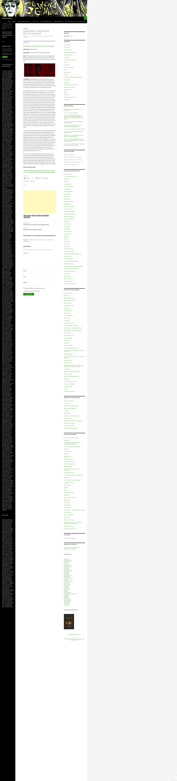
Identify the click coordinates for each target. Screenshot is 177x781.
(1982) (6, 227)
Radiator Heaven (67, 362)
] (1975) (11, 567)
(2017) (4, 337)
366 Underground (68, 49)
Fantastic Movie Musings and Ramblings (72, 330)
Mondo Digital (67, 228)
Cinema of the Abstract (69, 186)
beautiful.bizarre (67, 456)
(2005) (7, 419)
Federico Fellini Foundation (70, 408)
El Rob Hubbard (67, 576)
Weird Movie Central (68, 278)
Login (3, 41)
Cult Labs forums (67, 189)
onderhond (66, 238)
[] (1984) (7, 302)
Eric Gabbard (67, 573)
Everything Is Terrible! (68, 472)
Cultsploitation (67, 194)
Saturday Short (67, 89)
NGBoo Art (66, 236)
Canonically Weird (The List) (70, 59)
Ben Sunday (66, 597)
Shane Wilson (67, 603)
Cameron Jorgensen (68, 578)
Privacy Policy (36, 21)
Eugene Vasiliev (67, 601)
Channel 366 (66, 64)
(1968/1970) (6, 364)
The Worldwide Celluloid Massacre (71, 268)
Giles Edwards (67, 571)
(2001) (5, 139)
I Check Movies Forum (68, 482)
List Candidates (67, 79)
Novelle (65, 490)
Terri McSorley (67, 583)
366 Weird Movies (7, 18)
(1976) (6, 88)
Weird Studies (67, 517)
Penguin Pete (67, 131)
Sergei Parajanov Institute (69, 423)
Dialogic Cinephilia (68, 466)
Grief (29, 215)
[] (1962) (7, 210)
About (9, 21)
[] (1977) (9, 261)
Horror (33, 215)
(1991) (8, 100)
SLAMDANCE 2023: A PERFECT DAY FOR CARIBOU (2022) (36, 224)
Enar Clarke (66, 564)
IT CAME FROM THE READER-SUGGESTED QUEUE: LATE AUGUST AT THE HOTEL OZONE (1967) (74, 117)
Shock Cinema (67, 243)
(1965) (5, 370)
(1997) (6, 134)
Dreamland (66, 403)
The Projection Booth (68, 258)
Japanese (39, 215)
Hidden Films (67, 340)
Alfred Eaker (66, 569)
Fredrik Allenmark (68, 560)
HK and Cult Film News (69, 206)
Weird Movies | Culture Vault (70, 283)
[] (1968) (7, 175)
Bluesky (65, 154)
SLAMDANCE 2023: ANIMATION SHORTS (32, 229)
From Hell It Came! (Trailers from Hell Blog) (73, 475)
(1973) (5, 90)
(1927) (6, 329)
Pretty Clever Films (68, 360)
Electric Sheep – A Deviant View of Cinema (73, 328)
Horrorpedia (66, 342)
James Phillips (67, 588)
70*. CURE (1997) (74, 112)
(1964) (8, 296)
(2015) (7, 197)
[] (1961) (7, 300)
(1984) (6, 79)
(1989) (7, 157)
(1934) (7, 322)
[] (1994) (7, 140)
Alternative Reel (67, 451)
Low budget (26, 217)
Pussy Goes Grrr (67, 502)
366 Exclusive (67, 47)
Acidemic (66, 181)
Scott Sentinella (67, 592)
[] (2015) (7, 522)
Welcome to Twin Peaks (69, 519)
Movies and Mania (68, 231)
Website (25, 282)
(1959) (8, 401)
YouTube (66, 164)
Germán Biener (67, 561)
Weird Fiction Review (68, 515)
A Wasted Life (67, 179)
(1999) (10, 459)
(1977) (10, 70)
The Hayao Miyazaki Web (69, 425)
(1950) (10, 358)
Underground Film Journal (69, 271)
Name (24, 270)
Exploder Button (67, 204)
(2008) (6, 421)
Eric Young (66, 605)
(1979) (7, 430)
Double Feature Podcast (69, 323)
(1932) (4, 482)
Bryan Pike (66, 590)
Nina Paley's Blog (67, 418)
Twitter (65, 162)
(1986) (8, 293)
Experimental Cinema (68, 201)
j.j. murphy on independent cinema (71, 347)
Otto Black (66, 562)
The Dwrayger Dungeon (69, 251)
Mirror (6, 567)
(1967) (8, 491)
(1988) (7, 83)
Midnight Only (67, 221)
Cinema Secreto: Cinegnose (70, 538)
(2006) (7, 362)
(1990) (5, 94)
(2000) (8, 319)
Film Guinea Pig (67, 333)
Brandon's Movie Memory (69, 298)
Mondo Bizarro (67, 226)
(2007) (8, 339)
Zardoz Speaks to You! (68, 526)
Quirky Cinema (67, 241)
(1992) (6, 102)
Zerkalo (9, 567)
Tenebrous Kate (67, 505)
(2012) (5, 120)
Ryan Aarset (66, 559)
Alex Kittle (66, 449)
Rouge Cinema (67, 369)
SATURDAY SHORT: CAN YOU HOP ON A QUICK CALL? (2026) (74, 144)
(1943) (7, 328)
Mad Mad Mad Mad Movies (70, 214)
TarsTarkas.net (67, 246)
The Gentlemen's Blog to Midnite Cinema (72, 253)
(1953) (6, 232)
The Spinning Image (68, 386)
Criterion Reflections (68, 315)
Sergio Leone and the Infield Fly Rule (71, 371)
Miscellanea (66, 82)
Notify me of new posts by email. (32, 291)
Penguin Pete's (67, 500)
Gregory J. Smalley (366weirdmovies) (42, 36)
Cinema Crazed (67, 308)
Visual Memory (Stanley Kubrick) (71, 428)
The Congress (7, 538)
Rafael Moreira (67, 585)
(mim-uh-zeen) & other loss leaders (71, 437)
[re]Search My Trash (68, 174)
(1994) (6, 247)
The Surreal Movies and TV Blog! (71, 261)
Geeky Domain (67, 477)
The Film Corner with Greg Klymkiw (71, 376)
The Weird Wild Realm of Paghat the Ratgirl (73, 266)
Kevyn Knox (66, 582)
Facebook (66, 159)
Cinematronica (67, 313)
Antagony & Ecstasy (68, 293)
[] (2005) (9, 317)
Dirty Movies (66, 320)
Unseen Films (67, 273)
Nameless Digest (67, 485)
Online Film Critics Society (69, 497)
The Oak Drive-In (67, 256)
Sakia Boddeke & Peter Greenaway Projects (73, 420)
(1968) (7, 246)
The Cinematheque (68, 374)
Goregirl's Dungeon (68, 338)
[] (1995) (7, 145)
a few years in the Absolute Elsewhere (72, 446)
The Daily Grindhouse (68, 248)
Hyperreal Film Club (68, 345)
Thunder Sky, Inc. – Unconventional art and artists (74, 510)
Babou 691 (66, 454)
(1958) (10, 482)
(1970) (10, 138)
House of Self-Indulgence (69, 211)
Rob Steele (66, 595)
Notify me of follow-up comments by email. (34, 288)
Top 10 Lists (66, 94)
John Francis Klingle (68, 581)
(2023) (6, 574)
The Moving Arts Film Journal (70, 381)
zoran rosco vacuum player (69, 528)
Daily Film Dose (67, 318)
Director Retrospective (69, 67)
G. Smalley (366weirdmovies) (70, 593)
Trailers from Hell (67, 512)
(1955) (6, 347)
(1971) (7, 149)
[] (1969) (7, 252)
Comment (26, 253)
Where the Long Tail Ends (69, 391)
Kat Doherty (66, 567)
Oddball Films (67, 495)
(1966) (6, 87)
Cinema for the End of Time (70, 463)
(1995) (7, 282)
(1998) (10, 369)
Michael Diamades (68, 566)
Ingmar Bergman (67, 413)
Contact (14, 21)
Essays (65, 69)
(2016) (7, 585)
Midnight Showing (68, 223)
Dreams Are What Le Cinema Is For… (72, 325)
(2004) (4, 70)
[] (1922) (7, 245)
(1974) (6, 222)
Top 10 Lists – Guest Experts (70, 97)
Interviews (66, 74)
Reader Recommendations (69, 87)
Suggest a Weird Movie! (58, 21)
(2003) (4, 181)
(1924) (8, 308)
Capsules (25, 28)
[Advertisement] (39, 201)
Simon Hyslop (67, 577)
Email (24, 276)
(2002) (9, 133)
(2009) (5, 201)
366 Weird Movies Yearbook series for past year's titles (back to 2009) (74, 639)
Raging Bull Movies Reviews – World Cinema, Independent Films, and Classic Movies (73, 366)
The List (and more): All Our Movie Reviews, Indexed (75, 21)
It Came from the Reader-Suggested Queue (73, 77)
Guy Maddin (66, 410)
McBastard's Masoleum (69, 216)
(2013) (9, 200)
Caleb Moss (66, 587)
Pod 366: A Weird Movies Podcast (71, 84)
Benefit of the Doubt (68, 459)
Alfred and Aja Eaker (68, 570)
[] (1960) (7, 256)
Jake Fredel (66, 572)
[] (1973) (7, 286)
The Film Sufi (66, 379)
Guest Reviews (67, 72)
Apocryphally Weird (68, 54)
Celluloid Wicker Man (68, 461)
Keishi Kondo (45, 215)
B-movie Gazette (67, 184)
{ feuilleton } (66, 440)
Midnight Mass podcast (69, 219)
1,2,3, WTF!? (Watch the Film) (70, 176)
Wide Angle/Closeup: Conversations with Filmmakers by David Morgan (73, 523)
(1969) (9, 221)
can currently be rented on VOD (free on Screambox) (38, 46)
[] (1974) (7, 536)
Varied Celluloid (67, 276)
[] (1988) (7, 85)
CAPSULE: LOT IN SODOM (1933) (71, 126)
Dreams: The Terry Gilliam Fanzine (71, 405)
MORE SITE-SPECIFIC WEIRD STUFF (24, 21)
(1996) (5, 408)
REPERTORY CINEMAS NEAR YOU (46, 21)
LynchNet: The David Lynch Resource (72, 415)
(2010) (8, 119)
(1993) (6, 97)
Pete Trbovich (67, 598)
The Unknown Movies (68, 263)
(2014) (8, 179)
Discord (65, 157)
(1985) (7, 131)
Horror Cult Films (68, 209)
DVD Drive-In (67, 196)
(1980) (5, 89)
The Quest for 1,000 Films (69, 384)
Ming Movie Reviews (68, 354)
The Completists (67, 507)
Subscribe (5, 56)
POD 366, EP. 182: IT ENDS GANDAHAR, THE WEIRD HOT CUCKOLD (74, 140)
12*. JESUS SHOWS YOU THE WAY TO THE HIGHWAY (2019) (73, 136)
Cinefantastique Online (69, 305)
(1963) (5, 72)
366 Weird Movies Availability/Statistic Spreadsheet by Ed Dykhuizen (72, 443)
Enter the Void (67, 199)
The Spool (66, 389)
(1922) (5, 352)
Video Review (67, 99)
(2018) (10, 558)
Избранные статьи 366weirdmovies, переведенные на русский (72, 548)
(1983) (7, 219)
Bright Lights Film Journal (69, 300)
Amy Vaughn (66, 602)
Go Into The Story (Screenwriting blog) (72, 480)
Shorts (65, 92)
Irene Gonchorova (68, 575)
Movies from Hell (67, 233)
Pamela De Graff (67, 565)
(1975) (9, 265)
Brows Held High (67, 303)
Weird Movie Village (68, 281)
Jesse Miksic (66, 586)
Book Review (66, 57)
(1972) (6, 241)
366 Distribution (67, 44)
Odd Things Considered (69, 492)
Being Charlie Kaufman (69, 400)
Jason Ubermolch (67, 600)
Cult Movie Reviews (68, 191)
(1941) (8, 250)
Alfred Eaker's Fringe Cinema (70, 52)
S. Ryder (65, 591)
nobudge (66, 487)
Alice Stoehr (66, 596)
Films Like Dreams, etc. (69, 335)
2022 (25, 215)
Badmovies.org (67, 295)
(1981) (8, 377)
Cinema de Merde (67, 310)
